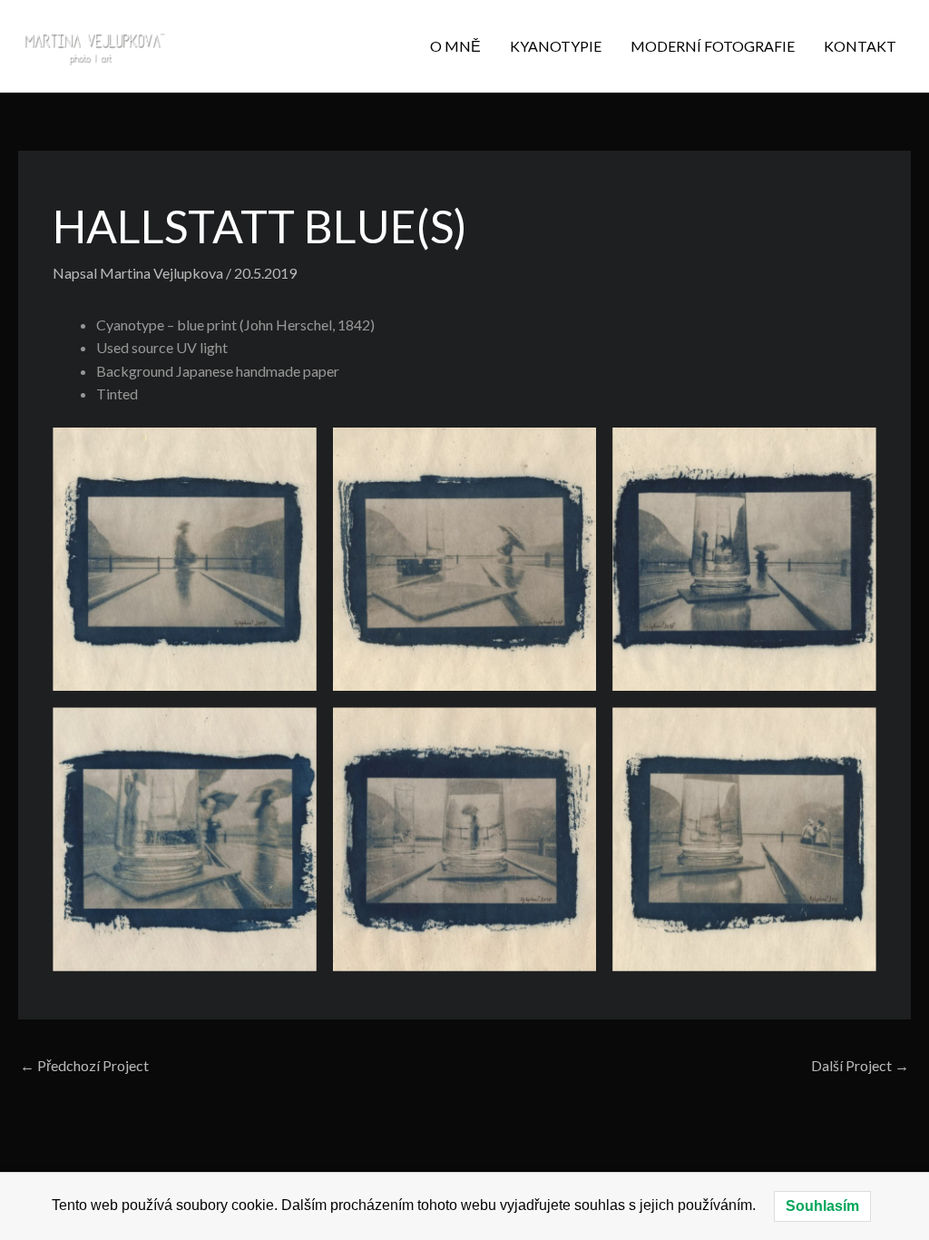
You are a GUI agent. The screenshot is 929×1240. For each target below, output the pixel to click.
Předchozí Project (84, 1065)
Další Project (860, 1065)
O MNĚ (455, 45)
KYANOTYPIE (555, 45)
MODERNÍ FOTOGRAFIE (713, 45)
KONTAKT (860, 45)
